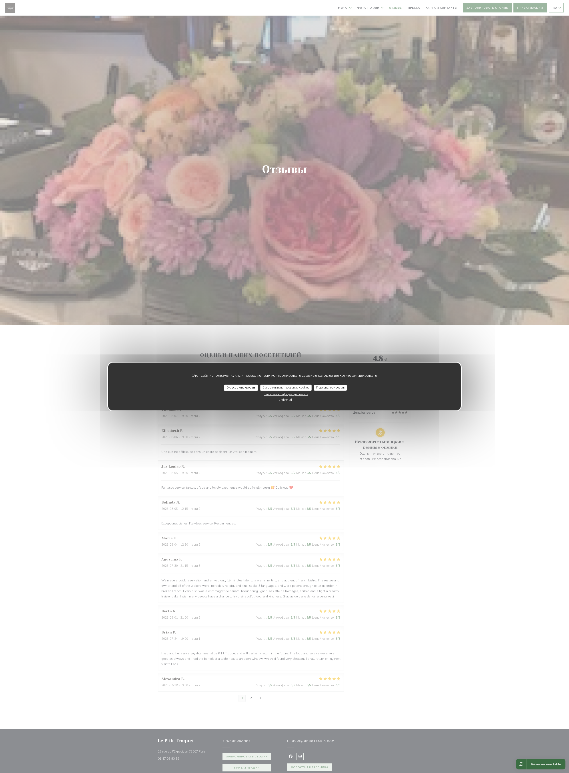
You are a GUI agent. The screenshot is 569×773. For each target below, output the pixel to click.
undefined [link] (285, 400)
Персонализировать (330, 388)
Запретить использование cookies (286, 388)
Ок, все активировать (240, 388)
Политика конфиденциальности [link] (286, 394)
